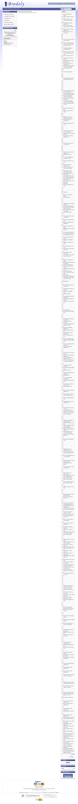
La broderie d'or (7, 18)
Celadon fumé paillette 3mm (68, 205)
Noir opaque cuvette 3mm (68, 697)
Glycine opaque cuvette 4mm (68, 717)
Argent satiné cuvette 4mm (68, 276)
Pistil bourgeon (66, 274)
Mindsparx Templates (55, 792)
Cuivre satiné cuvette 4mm (68, 692)
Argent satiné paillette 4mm (68, 338)
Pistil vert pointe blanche (67, 71)
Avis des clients (16, 9)
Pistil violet (65, 192)
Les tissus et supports (8, 22)
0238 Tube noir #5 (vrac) (68, 427)
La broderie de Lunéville (9, 16)
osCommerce (26, 792)
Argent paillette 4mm (67, 309)
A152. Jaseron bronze (67, 212)
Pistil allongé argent (66, 293)
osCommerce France (46, 792)
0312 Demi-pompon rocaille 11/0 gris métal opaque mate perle (68, 53)
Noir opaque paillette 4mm (68, 748)
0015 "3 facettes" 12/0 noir (68, 55)
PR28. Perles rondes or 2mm (68, 546)
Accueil (5, 9)
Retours (5, 41)
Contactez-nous (7, 44)
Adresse (5, 42)
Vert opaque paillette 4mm (68, 264)
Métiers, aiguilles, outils (9, 24)
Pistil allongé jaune (66, 197)
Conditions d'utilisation (8, 43)
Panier (64, 11)
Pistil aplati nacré (66, 375)
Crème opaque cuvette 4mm (68, 718)
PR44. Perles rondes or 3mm (68, 514)
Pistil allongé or (66, 281)
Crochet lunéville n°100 (67, 386)
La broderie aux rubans (9, 14)
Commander (71, 756)
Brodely (42, 786)
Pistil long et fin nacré (67, 154)
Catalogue (10, 9)
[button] (53, 4)
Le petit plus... (7, 20)
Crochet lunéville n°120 (67, 271)
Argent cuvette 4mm (67, 370)
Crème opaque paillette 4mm (68, 232)
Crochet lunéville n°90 (67, 68)
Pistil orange (65, 183)
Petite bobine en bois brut (68, 749)
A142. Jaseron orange (67, 534)
